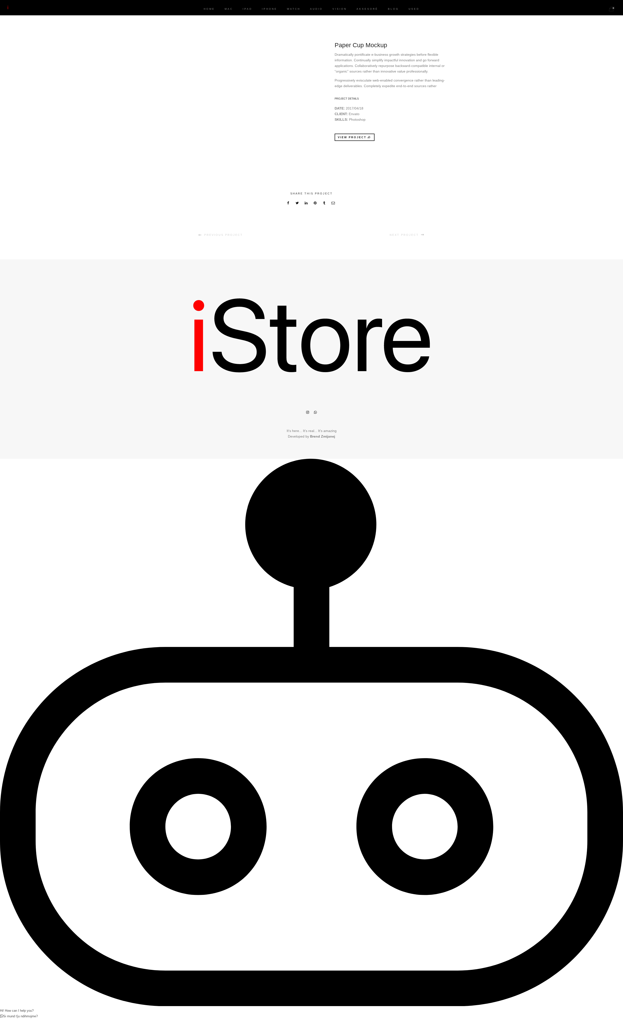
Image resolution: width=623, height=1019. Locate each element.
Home (209, 9)
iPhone (269, 9)
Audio (316, 9)
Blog (393, 9)
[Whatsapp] (315, 413)
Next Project (404, 234)
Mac (229, 9)
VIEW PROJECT (352, 137)
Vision (339, 9)
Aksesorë (367, 9)
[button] (311, 506)
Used (414, 9)
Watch (293, 9)
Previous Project (223, 234)
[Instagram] (308, 413)
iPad (247, 9)
